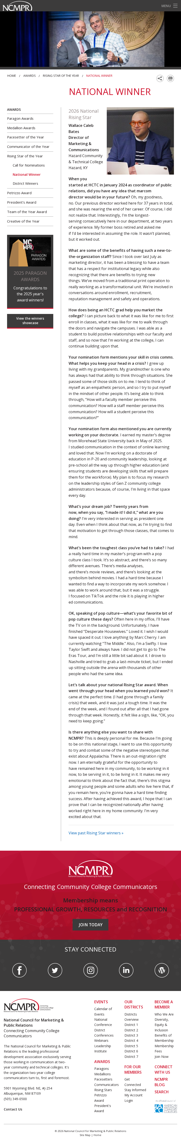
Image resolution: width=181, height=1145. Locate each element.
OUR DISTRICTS (133, 1004)
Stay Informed (135, 1090)
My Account (133, 1095)
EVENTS (101, 1001)
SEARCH (162, 1091)
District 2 (131, 1030)
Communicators (106, 1084)
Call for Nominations (29, 165)
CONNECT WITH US (164, 1069)
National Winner (27, 174)
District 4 (131, 1040)
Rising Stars (103, 1090)
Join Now (162, 1056)
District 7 (131, 1056)
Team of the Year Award (27, 211)
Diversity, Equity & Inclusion (162, 1024)
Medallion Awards (21, 127)
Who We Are (164, 1014)
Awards (29, 75)
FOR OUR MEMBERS (133, 1069)
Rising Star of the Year (61, 75)
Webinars (101, 1040)
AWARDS (102, 1061)
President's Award (21, 202)
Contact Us (13, 1109)
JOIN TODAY (91, 924)
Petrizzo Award (19, 192)
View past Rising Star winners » (96, 833)
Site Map (85, 1135)
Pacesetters (103, 1079)
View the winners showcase (30, 320)
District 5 (131, 1046)
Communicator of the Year (28, 146)
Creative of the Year (23, 221)
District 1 (131, 1024)
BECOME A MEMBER (164, 1004)
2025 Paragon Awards (30, 276)
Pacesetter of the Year (25, 137)
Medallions (102, 1074)
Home (11, 75)
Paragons (101, 1068)
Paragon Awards (20, 118)
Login (128, 1100)
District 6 (131, 1051)
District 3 (131, 1035)
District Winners (25, 183)
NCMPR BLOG (161, 1082)
